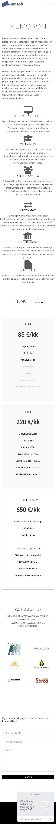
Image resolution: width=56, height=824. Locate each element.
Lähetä (28, 777)
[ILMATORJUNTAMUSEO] (14, 664)
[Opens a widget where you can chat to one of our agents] (35, 807)
